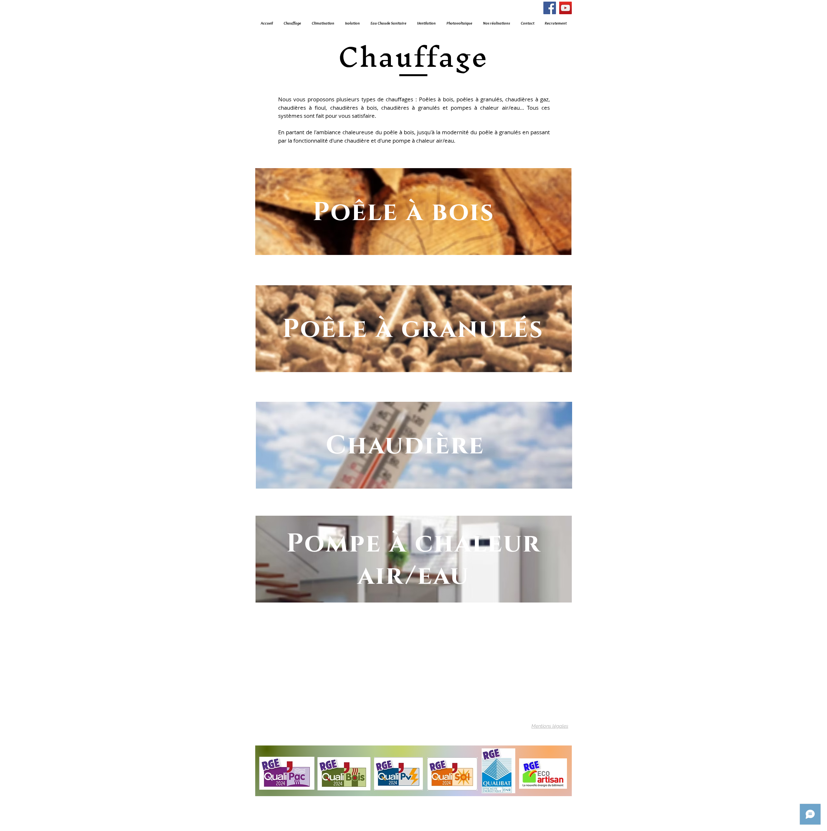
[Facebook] (549, 8)
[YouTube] (565, 8)
